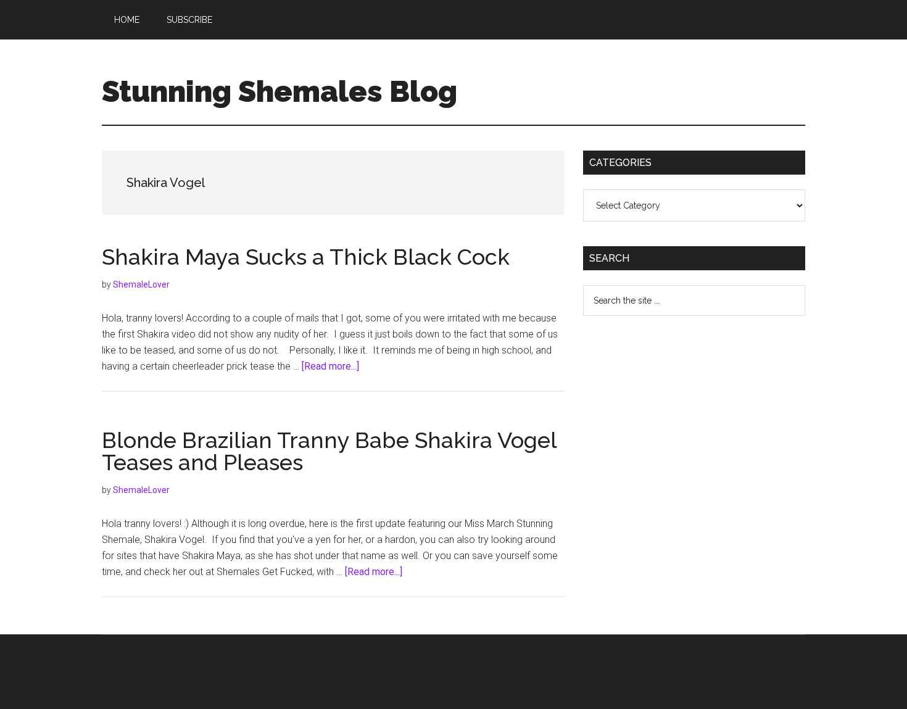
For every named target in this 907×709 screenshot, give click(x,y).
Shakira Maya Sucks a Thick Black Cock (306, 257)
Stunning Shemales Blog (279, 91)
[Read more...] (330, 366)
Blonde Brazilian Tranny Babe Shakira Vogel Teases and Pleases (329, 451)
